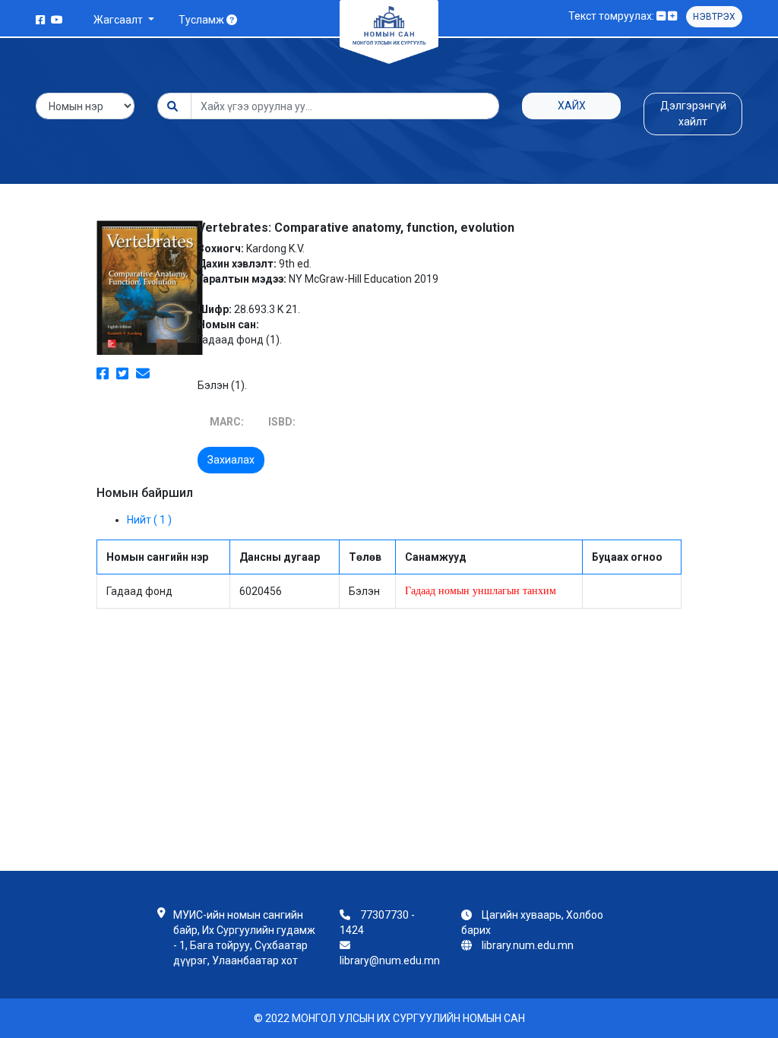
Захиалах (231, 460)
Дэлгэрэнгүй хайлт (693, 114)
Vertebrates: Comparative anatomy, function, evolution (356, 227)
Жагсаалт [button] (119, 20)
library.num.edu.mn (528, 945)
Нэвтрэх (714, 16)
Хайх (572, 106)
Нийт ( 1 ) (149, 520)
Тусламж (202, 20)
